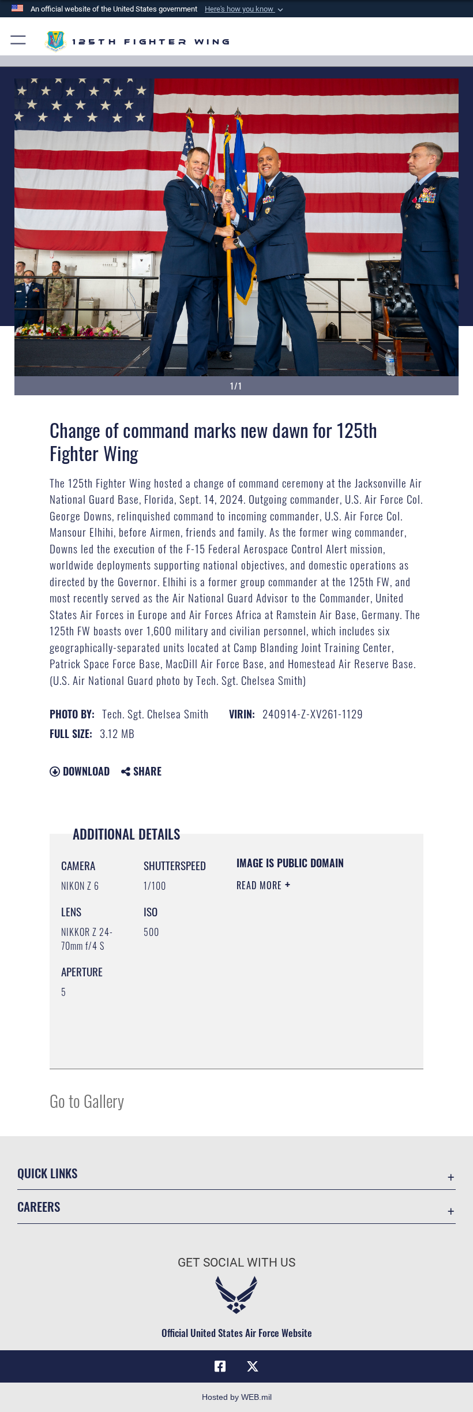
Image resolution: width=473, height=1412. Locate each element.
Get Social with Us (236, 1262)
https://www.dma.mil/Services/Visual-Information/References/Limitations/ (306, 1031)
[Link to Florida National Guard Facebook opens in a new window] (220, 1366)
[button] (245, 9)
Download (85, 770)
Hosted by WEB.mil (237, 1397)
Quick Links (47, 1173)
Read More (260, 885)
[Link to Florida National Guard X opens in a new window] (252, 1366)
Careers (38, 1206)
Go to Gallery (87, 1100)
